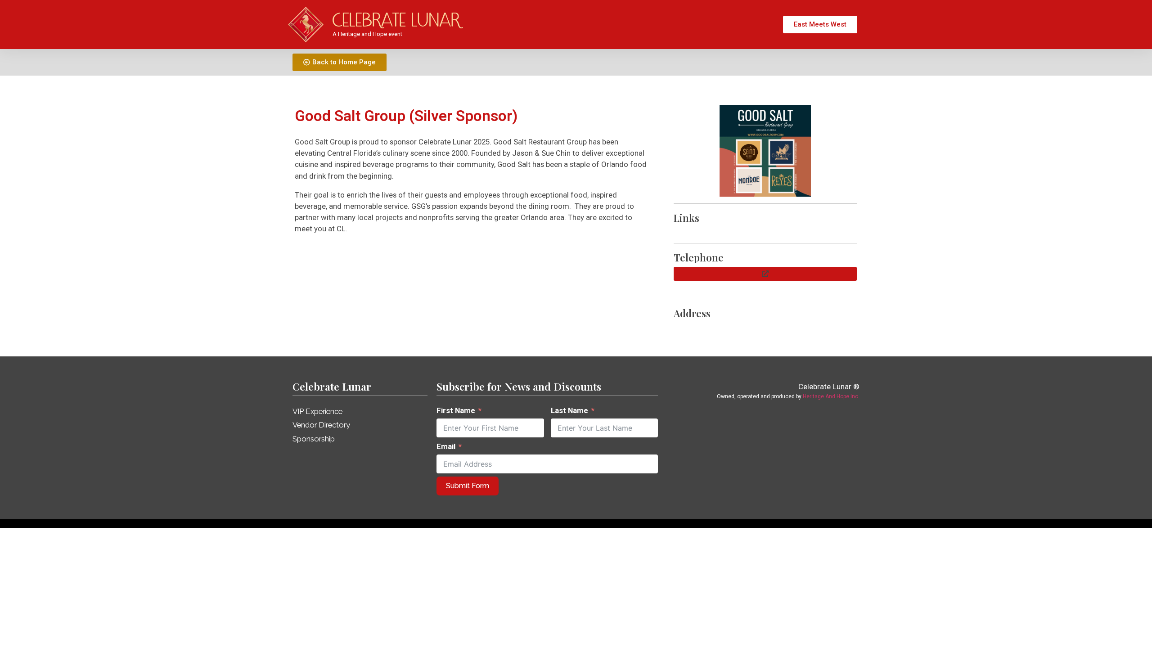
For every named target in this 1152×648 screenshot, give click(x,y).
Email (445, 446)
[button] (765, 274)
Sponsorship (313, 438)
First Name (455, 410)
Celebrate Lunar (331, 386)
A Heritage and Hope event (367, 34)
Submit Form (467, 486)
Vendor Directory (321, 424)
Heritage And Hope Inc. (831, 396)
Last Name (569, 410)
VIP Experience (317, 411)
